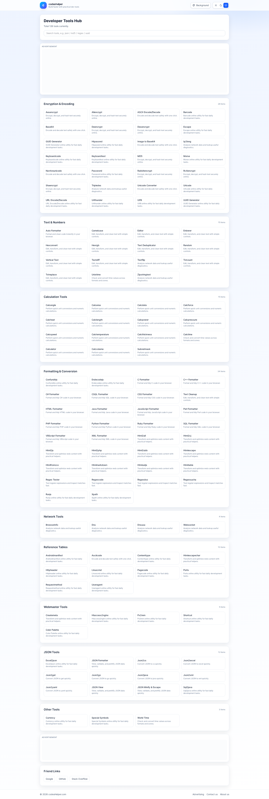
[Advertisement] (134, 71)
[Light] (215, 5)
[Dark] (220, 5)
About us (224, 794)
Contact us (212, 794)
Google (49, 778)
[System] (225, 5)
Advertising (198, 794)
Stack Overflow (79, 778)
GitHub (62, 778)
